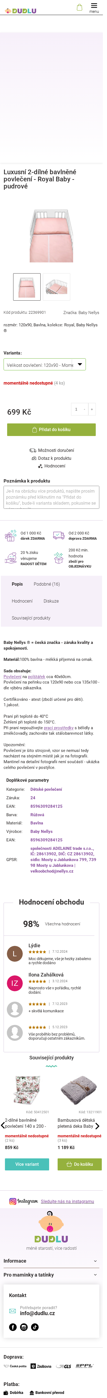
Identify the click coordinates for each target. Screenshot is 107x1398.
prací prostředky (59, 727)
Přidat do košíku (55, 429)
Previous (3, 1125)
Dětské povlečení (46, 789)
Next (97, 1126)
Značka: (81, 312)
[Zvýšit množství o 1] (92, 409)
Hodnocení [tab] (54, 466)
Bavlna (36, 823)
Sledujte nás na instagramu (67, 1201)
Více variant (27, 1164)
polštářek (36, 676)
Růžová (37, 814)
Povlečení (12, 676)
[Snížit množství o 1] (84, 409)
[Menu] (94, 7)
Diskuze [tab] (51, 601)
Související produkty (31, 618)
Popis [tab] (17, 584)
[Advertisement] (53, 106)
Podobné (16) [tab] (47, 584)
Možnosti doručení (56, 450)
